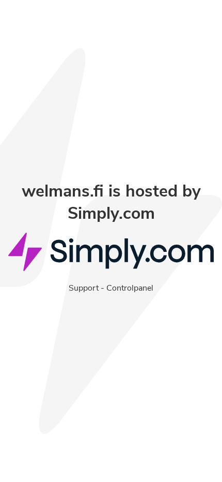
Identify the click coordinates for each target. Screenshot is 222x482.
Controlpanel (129, 288)
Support (84, 288)
